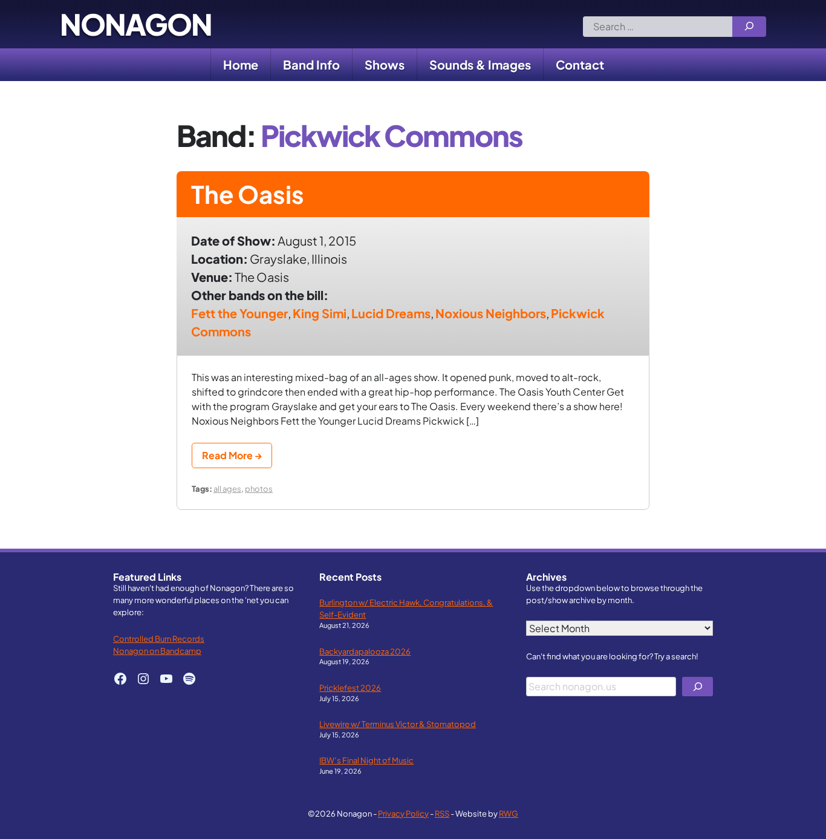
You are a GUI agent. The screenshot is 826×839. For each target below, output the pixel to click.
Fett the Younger (239, 313)
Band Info (311, 64)
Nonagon (136, 24)
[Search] (749, 26)
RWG (508, 813)
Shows (385, 64)
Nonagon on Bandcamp (157, 650)
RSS (442, 813)
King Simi (319, 313)
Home (240, 64)
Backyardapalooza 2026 (365, 651)
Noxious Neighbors (490, 313)
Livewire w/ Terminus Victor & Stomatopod (397, 724)
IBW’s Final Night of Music (366, 760)
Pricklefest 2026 (350, 687)
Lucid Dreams (391, 313)
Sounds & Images (480, 64)
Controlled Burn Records (158, 638)
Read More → (232, 455)
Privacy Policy (403, 813)
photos (259, 488)
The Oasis (247, 193)
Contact (580, 64)
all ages (227, 488)
